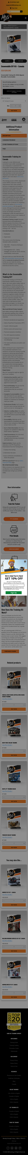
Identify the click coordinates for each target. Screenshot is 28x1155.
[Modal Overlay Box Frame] (14, 577)
